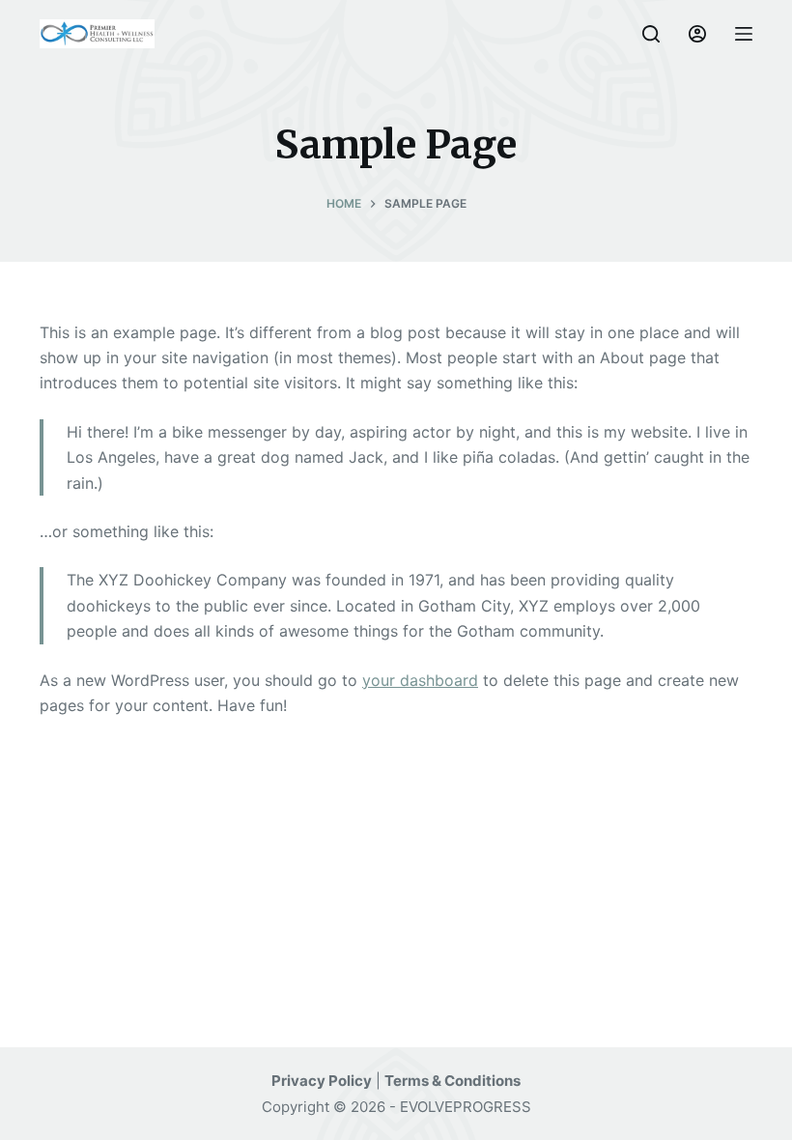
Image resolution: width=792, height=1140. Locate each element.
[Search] (651, 34)
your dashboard (420, 680)
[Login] (697, 34)
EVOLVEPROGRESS (465, 1106)
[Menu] (743, 34)
